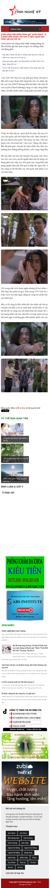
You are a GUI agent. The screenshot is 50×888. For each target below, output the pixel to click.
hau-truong (12, 843)
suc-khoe (11, 862)
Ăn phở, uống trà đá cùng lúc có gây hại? (18, 693)
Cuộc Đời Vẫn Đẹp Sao (11, 78)
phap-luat (28, 853)
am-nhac (11, 833)
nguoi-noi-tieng (30, 848)
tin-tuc (20, 867)
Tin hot (33, 862)
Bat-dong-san (13, 838)
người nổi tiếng (14, 853)
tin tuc (10, 867)
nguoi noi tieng (14, 848)
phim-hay (24, 858)
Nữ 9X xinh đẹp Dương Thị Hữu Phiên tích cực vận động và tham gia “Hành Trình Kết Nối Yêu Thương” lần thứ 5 (30, 648)
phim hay (11, 858)
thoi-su (23, 862)
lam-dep (25, 843)
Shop (34, 858)
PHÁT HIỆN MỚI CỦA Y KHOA (14, 631)
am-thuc (23, 833)
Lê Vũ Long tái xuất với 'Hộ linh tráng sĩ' (18, 682)
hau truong (28, 838)
